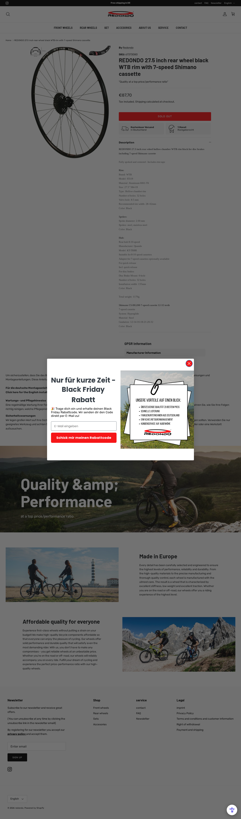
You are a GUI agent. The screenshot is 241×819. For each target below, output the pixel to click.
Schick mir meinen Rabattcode (83, 437)
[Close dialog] (189, 363)
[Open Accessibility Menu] (232, 810)
